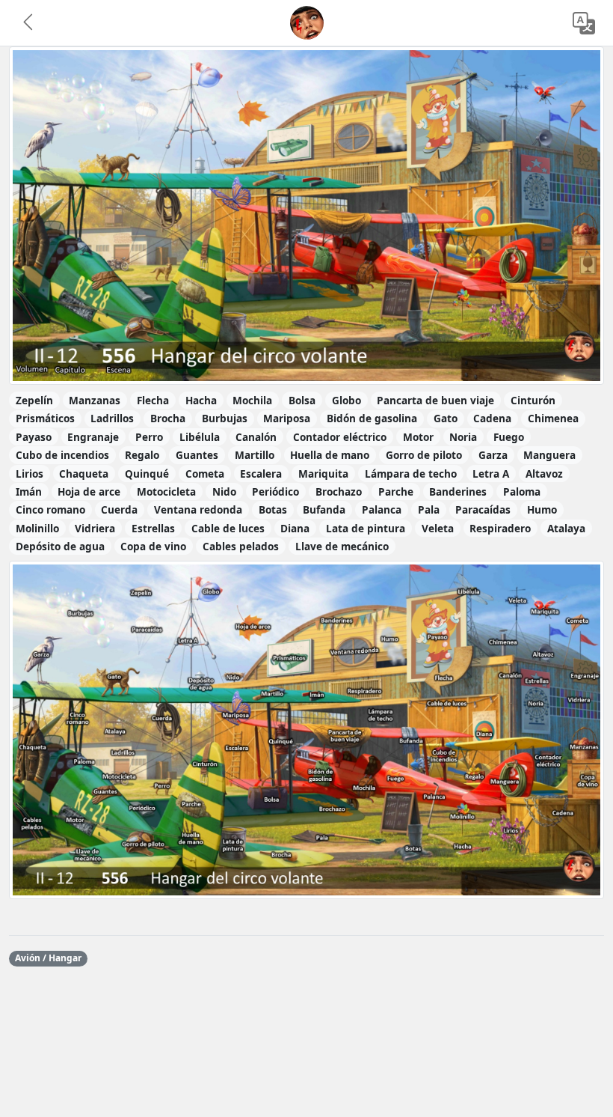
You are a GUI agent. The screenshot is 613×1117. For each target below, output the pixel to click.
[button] (29, 23)
